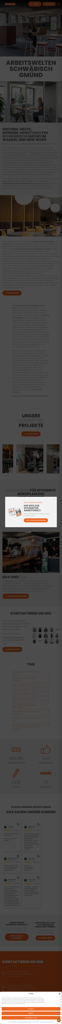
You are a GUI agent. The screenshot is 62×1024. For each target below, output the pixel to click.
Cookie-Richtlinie (13, 1021)
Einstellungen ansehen (31, 1017)
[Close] (54, 499)
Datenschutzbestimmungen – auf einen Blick (28, 1021)
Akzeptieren (31, 1009)
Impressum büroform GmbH (46, 1021)
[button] (59, 994)
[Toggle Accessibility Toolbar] (59, 1020)
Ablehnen (31, 1013)
